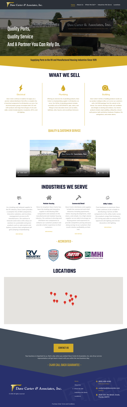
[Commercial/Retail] (78, 198)
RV (19, 204)
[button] (73, 304)
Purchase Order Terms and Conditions (63, 404)
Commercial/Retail (78, 203)
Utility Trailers (107, 204)
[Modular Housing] (49, 198)
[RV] (19, 198)
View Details (19, 234)
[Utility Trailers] (108, 198)
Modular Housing (48, 203)
